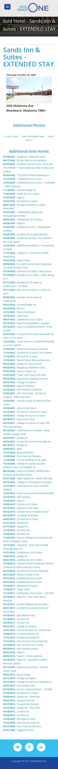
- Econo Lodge (16, 674)
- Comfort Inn (16, 533)
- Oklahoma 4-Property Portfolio (25, 348)
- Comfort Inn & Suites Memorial (25, 570)
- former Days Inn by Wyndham (25, 160)
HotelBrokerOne (38, 761)
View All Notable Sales (33, 136)
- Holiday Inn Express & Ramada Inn (27, 681)
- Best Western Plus (19, 615)
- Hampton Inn (16, 530)
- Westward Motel (18, 452)
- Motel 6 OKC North (19, 408)
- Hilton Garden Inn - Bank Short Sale (27, 478)
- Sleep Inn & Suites (19, 419)
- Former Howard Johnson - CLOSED (27, 689)
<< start (8, 136)
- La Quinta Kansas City (21, 633)
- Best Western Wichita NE (22, 389)
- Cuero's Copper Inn (19, 371)
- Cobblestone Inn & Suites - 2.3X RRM (28, 593)
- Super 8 (13, 197)
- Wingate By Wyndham (21, 637)
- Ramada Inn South (19, 718)
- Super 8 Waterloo (18, 385)
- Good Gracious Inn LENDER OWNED (28, 493)
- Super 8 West (16, 260)
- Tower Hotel (16, 589)
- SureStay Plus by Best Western (25, 234)
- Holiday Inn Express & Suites (24, 415)
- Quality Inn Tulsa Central (22, 363)
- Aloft (12, 448)
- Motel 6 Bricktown (19, 312)
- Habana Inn (15, 522)
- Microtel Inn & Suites (20, 201)
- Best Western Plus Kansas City (25, 641)
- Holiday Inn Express (19, 382)
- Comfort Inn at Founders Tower (26, 511)
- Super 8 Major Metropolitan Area (26, 360)
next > (51, 136)
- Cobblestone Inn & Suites (22, 178)
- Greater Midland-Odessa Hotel (25, 604)
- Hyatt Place (15, 315)
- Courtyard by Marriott (21, 704)
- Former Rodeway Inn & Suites (25, 459)
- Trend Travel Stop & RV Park (24, 374)
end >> (29, 140)
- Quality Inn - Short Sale (21, 696)
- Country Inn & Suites (20, 504)
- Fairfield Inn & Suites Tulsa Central (27, 271)
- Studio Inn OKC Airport (21, 193)
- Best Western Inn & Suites (23, 644)
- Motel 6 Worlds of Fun (21, 574)
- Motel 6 (14, 223)
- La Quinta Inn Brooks (20, 515)
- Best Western (16, 497)
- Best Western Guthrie (20, 648)
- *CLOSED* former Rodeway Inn (26, 175)
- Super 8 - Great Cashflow (22, 656)
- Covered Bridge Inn (19, 190)
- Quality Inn (15, 437)
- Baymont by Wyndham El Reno (25, 378)
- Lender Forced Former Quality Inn (27, 441)
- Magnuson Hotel (18, 730)
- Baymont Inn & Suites (21, 507)
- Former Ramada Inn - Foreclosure (27, 630)
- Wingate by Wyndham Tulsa (24, 367)
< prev (15, 136)
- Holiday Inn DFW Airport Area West (27, 482)
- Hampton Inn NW (18, 700)
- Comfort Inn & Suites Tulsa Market (27, 352)
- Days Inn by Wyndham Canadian (26, 323)
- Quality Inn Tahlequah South (24, 156)
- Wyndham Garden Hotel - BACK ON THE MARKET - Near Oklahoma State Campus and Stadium (28, 168)
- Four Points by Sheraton (22, 456)
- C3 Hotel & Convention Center (25, 411)
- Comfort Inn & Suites (20, 519)
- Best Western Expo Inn (21, 722)
